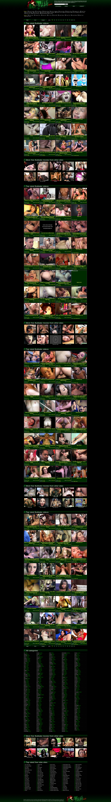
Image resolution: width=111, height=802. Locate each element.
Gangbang (51, 663)
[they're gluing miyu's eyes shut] (63, 395)
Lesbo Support (65, 783)
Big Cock (25, 689)
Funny (50, 661)
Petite (63, 693)
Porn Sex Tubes (78, 786)
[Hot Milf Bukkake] (79, 623)
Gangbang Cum (77, 11)
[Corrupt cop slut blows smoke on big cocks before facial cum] (31, 525)
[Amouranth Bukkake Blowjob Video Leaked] (31, 395)
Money (63, 662)
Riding (63, 719)
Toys (75, 697)
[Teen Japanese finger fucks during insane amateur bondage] (47, 248)
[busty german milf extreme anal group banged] (47, 69)
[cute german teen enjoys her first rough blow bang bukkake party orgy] (63, 232)
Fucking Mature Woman (67, 767)
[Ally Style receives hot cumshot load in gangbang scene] (79, 525)
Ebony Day (68, 757)
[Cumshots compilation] (31, 607)
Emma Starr (31, 15)
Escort (37, 705)
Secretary (63, 725)
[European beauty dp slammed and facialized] (31, 248)
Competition (38, 665)
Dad (37, 682)
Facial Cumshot (32, 11)
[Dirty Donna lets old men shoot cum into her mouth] (47, 118)
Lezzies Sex (65, 787)
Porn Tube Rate (42, 507)
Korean (50, 712)
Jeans (50, 704)
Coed (37, 662)
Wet (75, 720)
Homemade (51, 686)
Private (63, 705)
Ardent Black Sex (55, 746)
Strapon (75, 673)
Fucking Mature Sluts (66, 764)
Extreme (37, 709)
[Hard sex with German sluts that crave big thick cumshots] (63, 151)
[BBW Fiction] (79, 477)
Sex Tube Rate (81, 507)
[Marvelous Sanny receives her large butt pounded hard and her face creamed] (79, 558)
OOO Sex (77, 790)
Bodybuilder (26, 704)
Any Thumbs (55, 496)
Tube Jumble (42, 344)
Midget (63, 657)
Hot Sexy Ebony (53, 771)
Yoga (75, 728)
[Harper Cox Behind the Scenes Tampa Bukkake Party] (31, 541)
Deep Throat (38, 686)
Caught (25, 725)
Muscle (63, 666)
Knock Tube (30, 507)
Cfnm (25, 728)
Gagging (50, 662)
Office (63, 674)
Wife (75, 723)
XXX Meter (77, 776)
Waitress (75, 716)
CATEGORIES (58, 6)
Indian (50, 694)
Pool (62, 698)
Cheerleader (26, 731)
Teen (75, 689)
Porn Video (77, 787)
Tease (75, 688)
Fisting (37, 727)
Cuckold (37, 674)
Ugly (75, 702)
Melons (63, 655)
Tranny (75, 698)
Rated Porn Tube (68, 507)
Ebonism (55, 757)
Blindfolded (26, 700)
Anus (25, 665)
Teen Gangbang (51, 12)
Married (50, 729)
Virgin (75, 713)
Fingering (38, 723)
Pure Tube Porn (55, 507)
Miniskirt (63, 659)
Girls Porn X (30, 181)
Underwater (76, 705)
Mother (63, 665)
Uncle (75, 704)
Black (25, 697)
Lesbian (50, 721)
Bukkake (25, 716)
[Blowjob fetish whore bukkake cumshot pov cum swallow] (31, 52)
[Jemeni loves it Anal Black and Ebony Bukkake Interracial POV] (47, 85)
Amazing (25, 659)
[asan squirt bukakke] (63, 85)
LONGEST (82, 6)
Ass (24, 669)
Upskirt (75, 709)
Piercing (63, 694)
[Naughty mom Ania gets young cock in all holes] (47, 281)
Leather (50, 719)
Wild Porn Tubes (68, 344)
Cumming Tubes (53, 783)
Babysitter (25, 674)
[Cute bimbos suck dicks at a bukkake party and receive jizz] (63, 460)
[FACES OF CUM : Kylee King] (63, 525)
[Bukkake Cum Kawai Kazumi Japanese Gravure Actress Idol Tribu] (63, 623)
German (50, 666)
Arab (25, 666)
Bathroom (25, 678)
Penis (63, 690)
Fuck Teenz (65, 770)
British (25, 712)
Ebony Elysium (81, 757)
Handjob (50, 681)
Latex (50, 716)
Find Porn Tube (78, 782)
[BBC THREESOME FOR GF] (47, 101)
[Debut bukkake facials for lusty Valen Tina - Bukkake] (63, 134)
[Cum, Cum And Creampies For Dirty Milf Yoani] (47, 297)
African (25, 657)
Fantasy (37, 715)
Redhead (63, 715)
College (37, 663)
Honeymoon (51, 688)
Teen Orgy (83, 12)
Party (63, 689)
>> (74, 20)
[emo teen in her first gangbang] (31, 477)
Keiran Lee (44, 15)
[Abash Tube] (28, 9)
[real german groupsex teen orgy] (31, 314)
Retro (63, 716)
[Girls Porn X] (79, 36)
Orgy (62, 681)
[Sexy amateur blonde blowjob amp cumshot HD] (31, 297)
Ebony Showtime (53, 768)
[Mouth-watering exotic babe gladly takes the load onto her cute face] (79, 607)
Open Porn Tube (78, 783)
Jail (49, 701)
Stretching (76, 674)
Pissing (63, 696)
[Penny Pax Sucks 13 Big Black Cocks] (47, 477)
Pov (62, 701)
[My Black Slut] (79, 378)
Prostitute (63, 708)
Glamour (50, 670)
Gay (50, 665)
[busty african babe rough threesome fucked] (47, 525)
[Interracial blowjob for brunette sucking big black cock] (47, 199)
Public (63, 709)
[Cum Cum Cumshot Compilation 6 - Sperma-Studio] (63, 378)
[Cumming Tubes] (79, 151)
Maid (50, 728)
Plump (63, 697)
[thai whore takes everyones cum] (79, 52)
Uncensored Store (43, 170)
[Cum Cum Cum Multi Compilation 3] (31, 623)
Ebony (37, 701)
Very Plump (78, 772)
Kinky (50, 708)
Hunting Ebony (52, 774)
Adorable (25, 655)
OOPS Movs (68, 170)
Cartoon (25, 721)
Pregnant (63, 702)
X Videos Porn (78, 779)
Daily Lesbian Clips (81, 170)
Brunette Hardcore (36, 13)
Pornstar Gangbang (75, 12)
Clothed (37, 658)
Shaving (63, 729)
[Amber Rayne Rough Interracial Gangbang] (47, 460)
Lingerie (50, 724)
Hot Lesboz (65, 774)
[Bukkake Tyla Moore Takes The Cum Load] (31, 199)
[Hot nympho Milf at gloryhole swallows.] (47, 395)
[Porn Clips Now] (79, 248)
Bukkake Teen (69, 11)
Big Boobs (25, 686)
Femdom (38, 719)
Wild (75, 724)
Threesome (76, 692)
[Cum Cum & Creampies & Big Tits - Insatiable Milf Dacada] (79, 590)
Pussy (63, 712)
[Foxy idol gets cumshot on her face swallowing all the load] (63, 444)
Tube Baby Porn (43, 746)
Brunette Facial (59, 12)
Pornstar (63, 700)
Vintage (75, 712)
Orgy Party (83, 11)
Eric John (50, 15)
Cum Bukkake (39, 11)
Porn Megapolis (78, 768)
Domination (38, 697)
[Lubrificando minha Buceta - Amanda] (47, 427)
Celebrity (25, 727)
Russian (63, 721)
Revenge (63, 717)
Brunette (25, 713)
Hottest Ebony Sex (53, 772)
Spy (75, 667)
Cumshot (38, 677)
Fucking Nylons (65, 768)
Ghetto (50, 667)
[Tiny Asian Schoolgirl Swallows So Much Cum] (63, 36)
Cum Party (51, 13)
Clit (37, 655)
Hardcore (50, 682)
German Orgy (62, 11)
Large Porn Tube (78, 784)
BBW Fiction (52, 778)
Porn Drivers (81, 333)
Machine (50, 727)
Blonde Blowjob (44, 13)
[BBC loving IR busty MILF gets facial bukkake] (47, 134)
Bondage (25, 705)
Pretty (63, 704)
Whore (75, 721)
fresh (35, 20)
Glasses (50, 671)
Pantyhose (64, 688)
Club (37, 659)
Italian (50, 700)
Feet (37, 717)
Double (37, 698)
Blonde (25, 701)
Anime (25, 663)
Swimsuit (76, 681)
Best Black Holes (68, 746)
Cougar (37, 669)
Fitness (37, 728)
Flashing (38, 729)
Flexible (37, 731)
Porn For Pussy (78, 778)
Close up (38, 657)
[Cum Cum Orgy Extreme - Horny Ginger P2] (79, 460)
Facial (37, 712)
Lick (50, 723)
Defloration (38, 688)
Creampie (38, 673)
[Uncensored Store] (79, 118)
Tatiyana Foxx (37, 15)
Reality (63, 713)
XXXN (81, 344)
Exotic (37, 708)
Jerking (50, 705)
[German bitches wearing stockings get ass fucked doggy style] (31, 590)
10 (71, 20)
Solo (75, 661)
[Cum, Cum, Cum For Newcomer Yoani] (47, 151)
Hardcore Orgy (44, 12)
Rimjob (63, 720)
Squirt (75, 669)
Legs (50, 720)
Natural (63, 667)
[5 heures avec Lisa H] (63, 248)
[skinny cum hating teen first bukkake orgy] (47, 52)
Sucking (75, 678)
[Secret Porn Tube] (79, 411)
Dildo (37, 690)
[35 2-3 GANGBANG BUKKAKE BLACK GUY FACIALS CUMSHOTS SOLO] (79, 427)
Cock (37, 661)
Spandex (76, 663)
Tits (75, 696)
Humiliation (51, 692)
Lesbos (64, 784)
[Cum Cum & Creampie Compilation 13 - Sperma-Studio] (31, 85)
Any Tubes (55, 170)
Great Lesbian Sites (66, 771)
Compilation (38, 666)
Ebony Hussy (52, 767)
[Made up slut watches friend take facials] (31, 460)
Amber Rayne (61, 15)
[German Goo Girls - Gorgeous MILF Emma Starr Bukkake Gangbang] (47, 215)
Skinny (75, 655)
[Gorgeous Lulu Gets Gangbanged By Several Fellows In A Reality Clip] (31, 444)
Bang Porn (68, 181)
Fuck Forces (68, 333)
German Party (36, 12)
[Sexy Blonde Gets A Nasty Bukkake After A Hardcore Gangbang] (47, 541)
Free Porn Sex (78, 780)
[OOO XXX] (79, 215)
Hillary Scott (81, 15)
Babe (25, 673)
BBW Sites (52, 782)
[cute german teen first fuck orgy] (63, 477)
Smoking (76, 659)
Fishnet (37, 725)
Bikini (25, 693)
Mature (63, 654)
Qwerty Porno (30, 344)
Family (37, 713)
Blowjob (25, 702)
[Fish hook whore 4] (79, 297)
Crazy (37, 671)
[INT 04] (31, 134)
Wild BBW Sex (78, 774)
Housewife (51, 689)
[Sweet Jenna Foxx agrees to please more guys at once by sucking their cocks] (63, 199)
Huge (50, 690)
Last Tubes (43, 333)
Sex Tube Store (30, 170)
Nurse (63, 671)
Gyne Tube (81, 496)
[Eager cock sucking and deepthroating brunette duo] (31, 101)
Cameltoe (25, 720)
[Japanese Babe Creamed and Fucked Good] (31, 232)
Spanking (76, 665)
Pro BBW (77, 770)
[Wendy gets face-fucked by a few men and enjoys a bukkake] (79, 134)
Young (75, 729)
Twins (75, 701)
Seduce (63, 727)
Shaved (63, 728)
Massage (50, 731)
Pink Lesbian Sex (79, 767)
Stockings (76, 671)
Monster (63, 663)
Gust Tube (68, 496)
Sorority (75, 662)
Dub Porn (81, 181)
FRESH (66, 6)
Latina (50, 717)
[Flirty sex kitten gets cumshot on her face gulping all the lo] (47, 264)
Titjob (75, 694)
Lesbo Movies (65, 782)
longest (43, 20)
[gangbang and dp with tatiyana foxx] (63, 590)
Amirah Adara (74, 15)
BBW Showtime (53, 780)
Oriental (63, 682)
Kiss (50, 709)
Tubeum (55, 181)
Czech (37, 681)
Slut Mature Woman (79, 771)
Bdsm (25, 681)
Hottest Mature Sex (66, 775)
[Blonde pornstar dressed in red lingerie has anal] (63, 264)
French (50, 658)
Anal (24, 662)
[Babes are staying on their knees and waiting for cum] (63, 558)
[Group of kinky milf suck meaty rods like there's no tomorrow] (47, 314)
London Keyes (28, 16)
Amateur (25, 658)
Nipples (63, 669)
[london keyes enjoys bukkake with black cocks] (47, 623)
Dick (37, 689)
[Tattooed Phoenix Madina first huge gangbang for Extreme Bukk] (79, 362)
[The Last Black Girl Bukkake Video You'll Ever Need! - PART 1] (79, 264)
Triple (75, 700)
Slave (75, 657)
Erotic (37, 704)
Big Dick (25, 690)
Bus (24, 717)
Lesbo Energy (65, 780)
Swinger (75, 682)
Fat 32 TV (52, 784)
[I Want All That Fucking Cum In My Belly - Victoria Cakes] (31, 69)
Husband (50, 693)
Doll (37, 696)
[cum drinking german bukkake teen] (31, 640)
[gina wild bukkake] (47, 411)
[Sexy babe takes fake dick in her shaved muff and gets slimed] (79, 101)
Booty (25, 708)
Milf (62, 658)
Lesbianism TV (65, 776)
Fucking (50, 659)
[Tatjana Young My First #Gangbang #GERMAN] (31, 118)
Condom (38, 667)
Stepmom (76, 670)
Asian (25, 667)
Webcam (76, 717)
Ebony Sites (52, 770)
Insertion (50, 697)
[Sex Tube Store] (79, 85)
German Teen (28, 13)
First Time (38, 724)
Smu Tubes (30, 746)
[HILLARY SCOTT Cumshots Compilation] (63, 297)
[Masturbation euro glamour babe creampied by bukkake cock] (31, 215)
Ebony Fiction (52, 764)
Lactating (50, 713)
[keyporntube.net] (79, 541)
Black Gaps (81, 746)
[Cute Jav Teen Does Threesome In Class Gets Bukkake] (31, 151)
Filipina (37, 721)
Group (50, 677)
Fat (37, 716)
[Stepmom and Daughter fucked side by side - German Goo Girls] (47, 362)
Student (75, 677)
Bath (24, 677)
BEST (74, 6)
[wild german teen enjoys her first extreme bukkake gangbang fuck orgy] (63, 52)
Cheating (25, 729)
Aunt (24, 671)
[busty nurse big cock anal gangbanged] (63, 411)
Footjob (50, 654)
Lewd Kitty (64, 786)
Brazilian (25, 709)
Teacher (75, 686)
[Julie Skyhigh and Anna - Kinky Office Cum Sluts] (47, 590)
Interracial (51, 698)
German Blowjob (67, 12)
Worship (75, 725)
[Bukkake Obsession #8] (31, 574)
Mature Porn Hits (66, 790)
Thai (75, 690)
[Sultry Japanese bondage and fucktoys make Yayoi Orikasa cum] (31, 36)
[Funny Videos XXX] (79, 314)
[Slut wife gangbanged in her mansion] (31, 264)
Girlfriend (50, 669)
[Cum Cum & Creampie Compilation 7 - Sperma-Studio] (63, 118)
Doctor (37, 693)
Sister (75, 654)
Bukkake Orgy (46, 11)
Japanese (51, 702)
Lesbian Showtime (66, 778)
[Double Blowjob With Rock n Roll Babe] (79, 199)
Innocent (50, 696)
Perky (63, 692)
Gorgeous (51, 674)
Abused (25, 654)
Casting (25, 724)
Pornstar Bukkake (29, 12)
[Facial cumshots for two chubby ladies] (31, 427)
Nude (63, 670)
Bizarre (25, 696)
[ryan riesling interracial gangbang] (47, 607)
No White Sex (52, 776)
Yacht (75, 727)
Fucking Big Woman (53, 787)
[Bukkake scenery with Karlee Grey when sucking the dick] (31, 281)
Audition (25, 670)
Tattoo (75, 685)
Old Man (63, 677)
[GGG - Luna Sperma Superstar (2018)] (63, 314)
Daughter (38, 685)
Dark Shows (43, 757)
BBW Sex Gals (52, 779)
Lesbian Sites (65, 779)
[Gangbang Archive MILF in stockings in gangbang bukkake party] (63, 281)
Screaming (64, 724)
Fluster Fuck (30, 333)
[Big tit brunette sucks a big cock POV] (63, 215)
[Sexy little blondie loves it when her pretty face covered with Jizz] (79, 640)
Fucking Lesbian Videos (54, 790)
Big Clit (25, 688)
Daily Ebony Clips (30, 757)
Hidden (50, 685)
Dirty (37, 692)
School (63, 723)
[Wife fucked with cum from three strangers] (31, 411)
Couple (37, 670)
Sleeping (76, 658)
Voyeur (75, 715)
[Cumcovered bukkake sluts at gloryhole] (63, 607)
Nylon (63, 673)
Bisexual (25, 694)
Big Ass (25, 685)
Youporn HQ (30, 496)
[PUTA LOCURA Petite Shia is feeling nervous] (47, 558)
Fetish (37, 720)
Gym (50, 678)
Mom (63, 661)
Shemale (63, 731)
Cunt (37, 678)
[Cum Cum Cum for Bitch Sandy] (47, 232)
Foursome (51, 657)
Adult (43, 496)
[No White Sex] (79, 574)
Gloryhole (51, 673)
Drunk (37, 700)
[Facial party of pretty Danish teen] (47, 378)
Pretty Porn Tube (55, 344)
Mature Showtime (79, 764)
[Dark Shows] (79, 444)
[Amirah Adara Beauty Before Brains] (63, 69)
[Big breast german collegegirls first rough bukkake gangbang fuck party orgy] (31, 558)
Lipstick (50, 725)
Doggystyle (38, 694)
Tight (75, 693)
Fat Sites (51, 786)
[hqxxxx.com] (74, 270)
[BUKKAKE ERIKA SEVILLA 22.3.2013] (63, 101)
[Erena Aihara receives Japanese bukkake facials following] (79, 69)
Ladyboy (50, 715)
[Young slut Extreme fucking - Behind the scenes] (63, 640)
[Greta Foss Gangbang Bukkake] (47, 36)
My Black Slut (52, 775)
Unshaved (76, 708)
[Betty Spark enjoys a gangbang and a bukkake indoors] (47, 640)
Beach (25, 682)
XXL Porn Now (42, 181)
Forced (50, 655)
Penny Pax (68, 15)
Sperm (75, 666)
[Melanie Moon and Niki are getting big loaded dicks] (47, 444)
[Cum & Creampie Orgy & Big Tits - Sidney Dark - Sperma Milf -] (63, 541)
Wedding (76, 719)
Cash (25, 723)
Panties (63, 686)
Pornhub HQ (55, 333)
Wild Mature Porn (79, 775)
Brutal (25, 715)
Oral (62, 678)
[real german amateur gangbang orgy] (31, 362)
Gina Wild (55, 15)
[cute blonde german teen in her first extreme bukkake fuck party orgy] (79, 232)
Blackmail (25, 698)
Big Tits (25, 692)
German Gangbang (54, 11)
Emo (37, 702)
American (25, 661)
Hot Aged (64, 772)
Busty (25, 719)
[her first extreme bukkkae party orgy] (63, 362)
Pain (62, 685)
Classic (37, 654)
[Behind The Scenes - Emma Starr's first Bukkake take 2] (31, 378)
